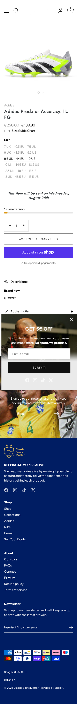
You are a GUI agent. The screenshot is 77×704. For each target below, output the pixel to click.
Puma (8, 533)
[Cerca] (16, 11)
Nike (7, 527)
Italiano (8, 679)
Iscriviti (39, 367)
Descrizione (19, 282)
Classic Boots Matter (26, 687)
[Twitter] (51, 380)
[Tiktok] (43, 380)
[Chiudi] (71, 319)
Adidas (9, 105)
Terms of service (15, 590)
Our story (11, 559)
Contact (10, 571)
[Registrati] (71, 627)
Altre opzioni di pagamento (38, 263)
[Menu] (6, 10)
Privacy (9, 578)
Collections (12, 515)
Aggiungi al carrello (38, 239)
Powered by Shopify (52, 687)
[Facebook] (27, 380)
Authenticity (19, 311)
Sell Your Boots (15, 539)
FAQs (8, 565)
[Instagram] (35, 380)
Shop (7, 509)
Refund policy (14, 584)
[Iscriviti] (56, 413)
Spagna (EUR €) (14, 672)
